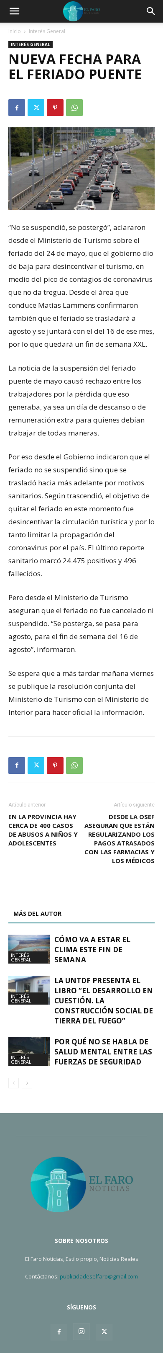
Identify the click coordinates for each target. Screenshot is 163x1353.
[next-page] (27, 1083)
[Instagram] (81, 1331)
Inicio (14, 31)
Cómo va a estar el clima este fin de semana (92, 949)
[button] (14, 11)
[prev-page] (13, 1083)
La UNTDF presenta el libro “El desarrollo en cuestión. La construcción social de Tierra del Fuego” (103, 1001)
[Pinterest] (55, 107)
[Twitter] (36, 107)
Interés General (47, 31)
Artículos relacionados (53, 894)
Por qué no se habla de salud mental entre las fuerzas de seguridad (103, 1052)
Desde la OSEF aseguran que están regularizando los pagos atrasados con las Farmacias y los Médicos (119, 838)
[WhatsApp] (74, 107)
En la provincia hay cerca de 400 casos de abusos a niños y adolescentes (43, 829)
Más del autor (37, 913)
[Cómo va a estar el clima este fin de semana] (29, 949)
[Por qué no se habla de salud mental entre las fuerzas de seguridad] (29, 1051)
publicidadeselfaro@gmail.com (99, 1276)
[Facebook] (16, 107)
